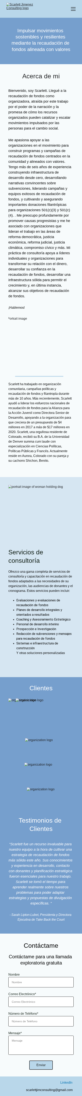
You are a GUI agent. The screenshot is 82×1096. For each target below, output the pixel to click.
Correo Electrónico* (22, 994)
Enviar (41, 1065)
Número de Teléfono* (23, 1013)
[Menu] (73, 9)
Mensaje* (15, 1033)
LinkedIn (66, 1082)
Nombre (14, 974)
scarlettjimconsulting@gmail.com (49, 1090)
